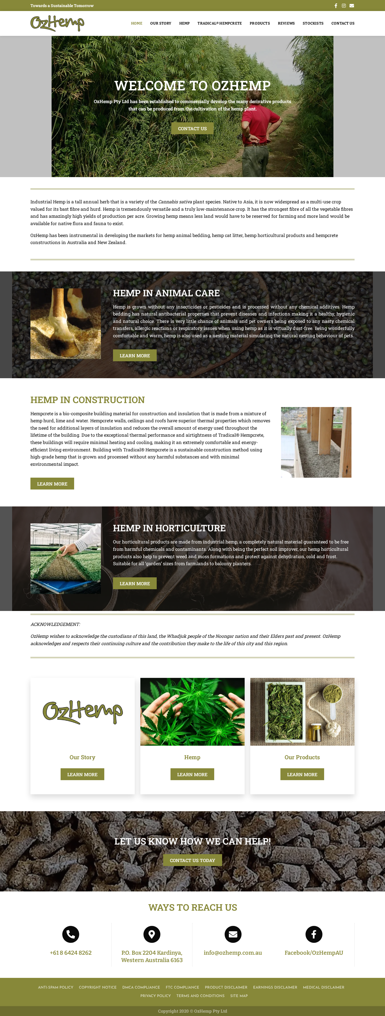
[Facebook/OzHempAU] (314, 934)
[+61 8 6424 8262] (70, 934)
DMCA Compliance (141, 987)
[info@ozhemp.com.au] (233, 934)
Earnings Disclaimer (275, 987)
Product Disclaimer (226, 987)
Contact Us (343, 23)
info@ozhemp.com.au (233, 952)
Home (136, 23)
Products (260, 23)
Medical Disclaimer (323, 987)
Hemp (184, 23)
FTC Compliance (182, 987)
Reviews (286, 23)
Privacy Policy (155, 996)
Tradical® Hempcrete (220, 23)
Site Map (239, 996)
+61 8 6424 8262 (71, 952)
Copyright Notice (98, 987)
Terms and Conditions (200, 996)
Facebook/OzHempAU (314, 952)
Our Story (160, 23)
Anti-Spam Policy (55, 987)
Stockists (313, 23)
